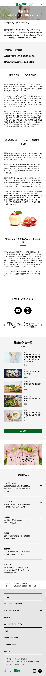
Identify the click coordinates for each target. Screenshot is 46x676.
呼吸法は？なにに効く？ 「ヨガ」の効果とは (14, 325)
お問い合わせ (9, 664)
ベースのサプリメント (11, 610)
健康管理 (24, 583)
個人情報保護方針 (28, 661)
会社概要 (36, 661)
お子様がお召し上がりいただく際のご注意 (15, 659)
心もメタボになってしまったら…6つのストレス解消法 (32, 325)
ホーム (6, 583)
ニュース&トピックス (11, 644)
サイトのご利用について (21, 664)
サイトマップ (7, 661)
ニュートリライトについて (13, 604)
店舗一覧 (7, 651)
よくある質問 (18, 661)
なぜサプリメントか (11, 638)
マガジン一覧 (15, 583)
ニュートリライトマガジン (13, 624)
